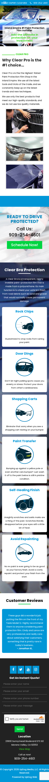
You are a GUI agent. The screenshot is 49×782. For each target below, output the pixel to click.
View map (24, 749)
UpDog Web (31, 777)
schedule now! (24, 244)
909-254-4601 (40, 2)
